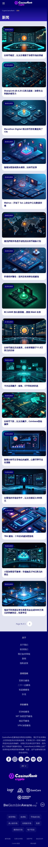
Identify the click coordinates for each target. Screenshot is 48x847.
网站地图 (33, 843)
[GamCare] (34, 790)
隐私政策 (24, 663)
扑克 (24, 694)
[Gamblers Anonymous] (20, 790)
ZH (23, 766)
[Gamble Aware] (20, 805)
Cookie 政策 (16, 843)
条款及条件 (39, 839)
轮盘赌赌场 (24, 689)
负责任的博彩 (18, 839)
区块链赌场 (24, 711)
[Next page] (29, 623)
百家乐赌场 (24, 680)
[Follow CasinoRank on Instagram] (14, 759)
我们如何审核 (24, 654)
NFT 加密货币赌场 (24, 716)
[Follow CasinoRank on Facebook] (8, 759)
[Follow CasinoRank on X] (21, 759)
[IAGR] (10, 790)
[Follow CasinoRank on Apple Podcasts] (39, 759)
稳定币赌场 (24, 720)
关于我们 (24, 644)
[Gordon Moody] (24, 797)
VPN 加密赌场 (24, 725)
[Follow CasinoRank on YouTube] (27, 759)
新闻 (24, 658)
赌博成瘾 (7, 839)
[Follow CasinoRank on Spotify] (33, 759)
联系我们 (24, 649)
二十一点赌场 (24, 685)
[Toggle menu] (3, 3)
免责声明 (29, 839)
